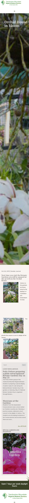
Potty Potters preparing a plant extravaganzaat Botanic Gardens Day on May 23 (14, 374)
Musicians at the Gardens (10, 402)
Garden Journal (16, 271)
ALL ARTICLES (22, 426)
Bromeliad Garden (14, 454)
